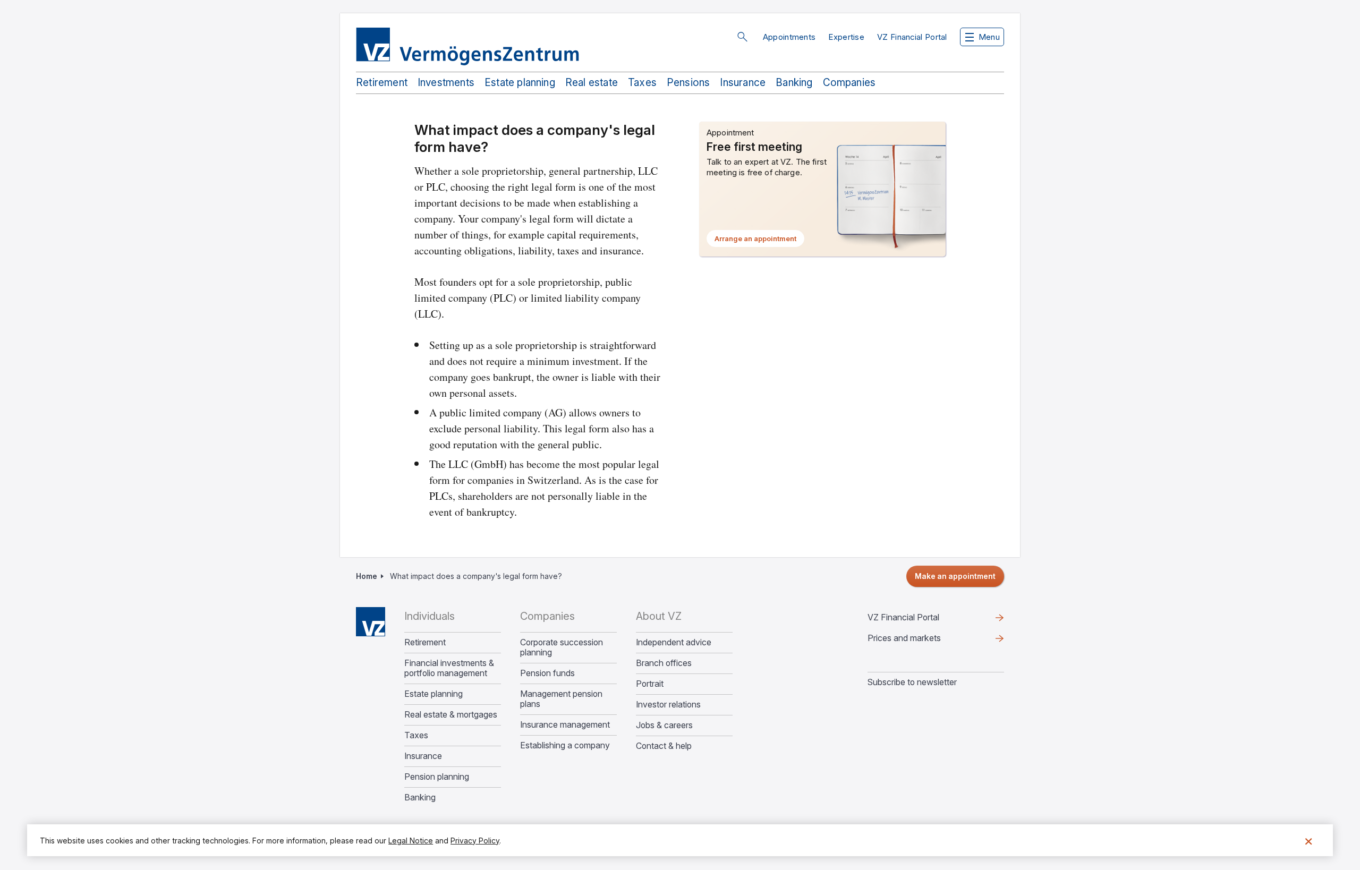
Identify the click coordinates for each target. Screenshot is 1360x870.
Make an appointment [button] (955, 576)
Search (742, 37)
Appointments (789, 37)
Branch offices (664, 663)
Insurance (743, 82)
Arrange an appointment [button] (759, 240)
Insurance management (565, 725)
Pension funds (547, 673)
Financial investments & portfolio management (449, 668)
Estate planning (519, 82)
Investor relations (668, 705)
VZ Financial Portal (912, 37)
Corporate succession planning (561, 647)
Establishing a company (565, 745)
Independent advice (673, 642)
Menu (989, 37)
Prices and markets (921, 641)
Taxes (642, 82)
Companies (849, 82)
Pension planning (436, 777)
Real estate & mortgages (450, 715)
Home (366, 576)
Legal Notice (410, 840)
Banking (794, 82)
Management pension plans (561, 699)
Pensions (688, 82)
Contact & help (664, 746)
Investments (446, 82)
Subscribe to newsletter (912, 682)
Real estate (591, 82)
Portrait (650, 684)
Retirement (381, 82)
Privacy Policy (474, 840)
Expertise (846, 37)
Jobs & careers (664, 725)
